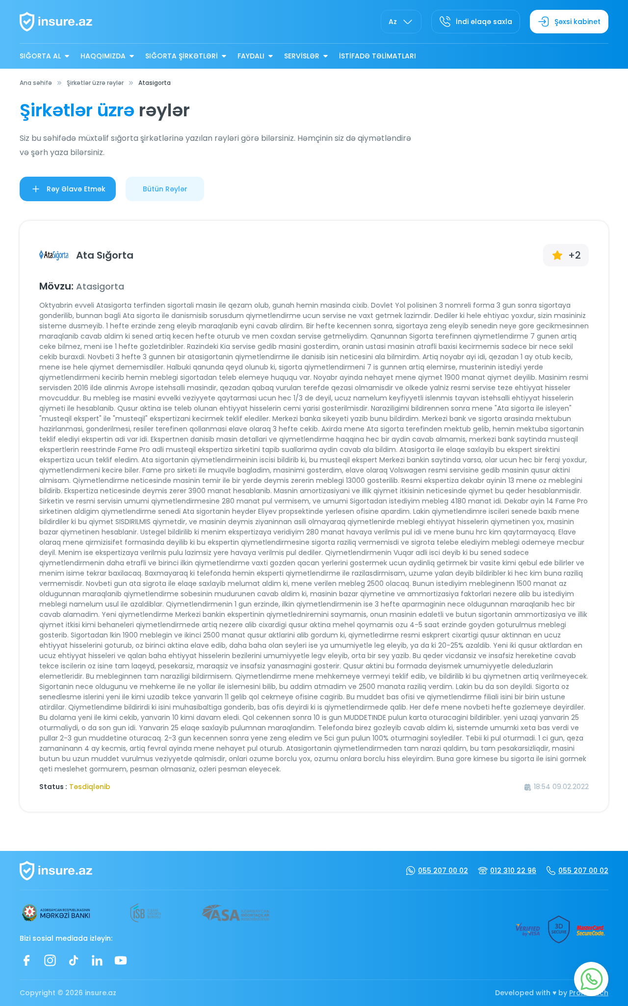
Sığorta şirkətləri (181, 56)
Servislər (301, 56)
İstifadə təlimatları (377, 56)
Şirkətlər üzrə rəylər (95, 83)
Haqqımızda (103, 56)
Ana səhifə (36, 83)
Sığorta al (40, 56)
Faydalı (250, 56)
